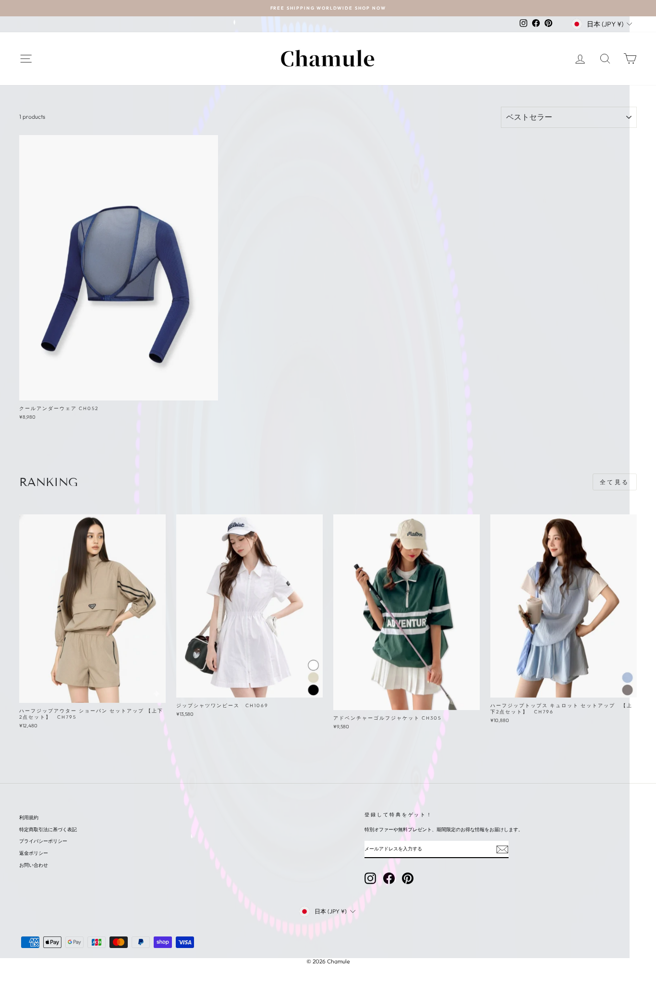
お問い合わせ (33, 865)
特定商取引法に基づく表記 (48, 829)
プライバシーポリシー (43, 841)
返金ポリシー (33, 853)
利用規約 (28, 817)
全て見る (615, 482)
